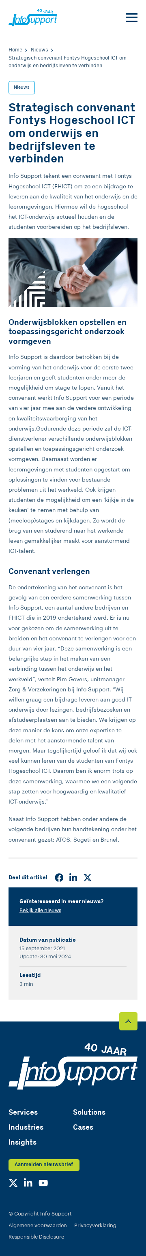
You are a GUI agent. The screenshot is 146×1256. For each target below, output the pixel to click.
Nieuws (21, 87)
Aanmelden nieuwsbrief (44, 1165)
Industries (26, 1127)
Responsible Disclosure (36, 1237)
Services (23, 1112)
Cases (83, 1127)
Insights (22, 1142)
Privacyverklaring (95, 1225)
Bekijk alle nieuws (40, 910)
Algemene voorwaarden (38, 1225)
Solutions (89, 1112)
